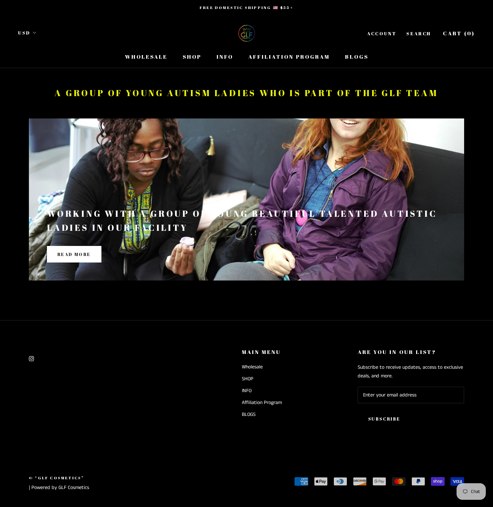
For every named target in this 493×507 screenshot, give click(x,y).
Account (381, 33)
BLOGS (356, 56)
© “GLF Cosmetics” (56, 477)
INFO (225, 56)
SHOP (192, 56)
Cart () (459, 33)
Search (418, 33)
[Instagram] (31, 359)
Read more (74, 254)
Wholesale (146, 56)
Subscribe (384, 419)
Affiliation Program (289, 56)
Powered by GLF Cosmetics (60, 487)
